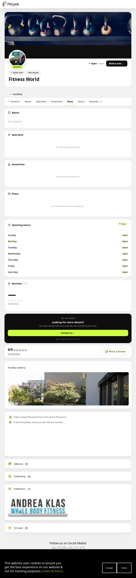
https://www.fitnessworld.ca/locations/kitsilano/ (40, 417)
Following (19, 476)
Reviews (95, 101)
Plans (70, 101)
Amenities (56, 101)
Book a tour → (116, 63)
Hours (81, 101)
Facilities (17, 94)
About (28, 101)
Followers (19, 488)
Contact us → (68, 332)
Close (124, 567)
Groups (18, 527)
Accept (109, 567)
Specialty (41, 101)
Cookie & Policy (52, 571)
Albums (18, 463)
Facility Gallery (16, 367)
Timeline (15, 101)
